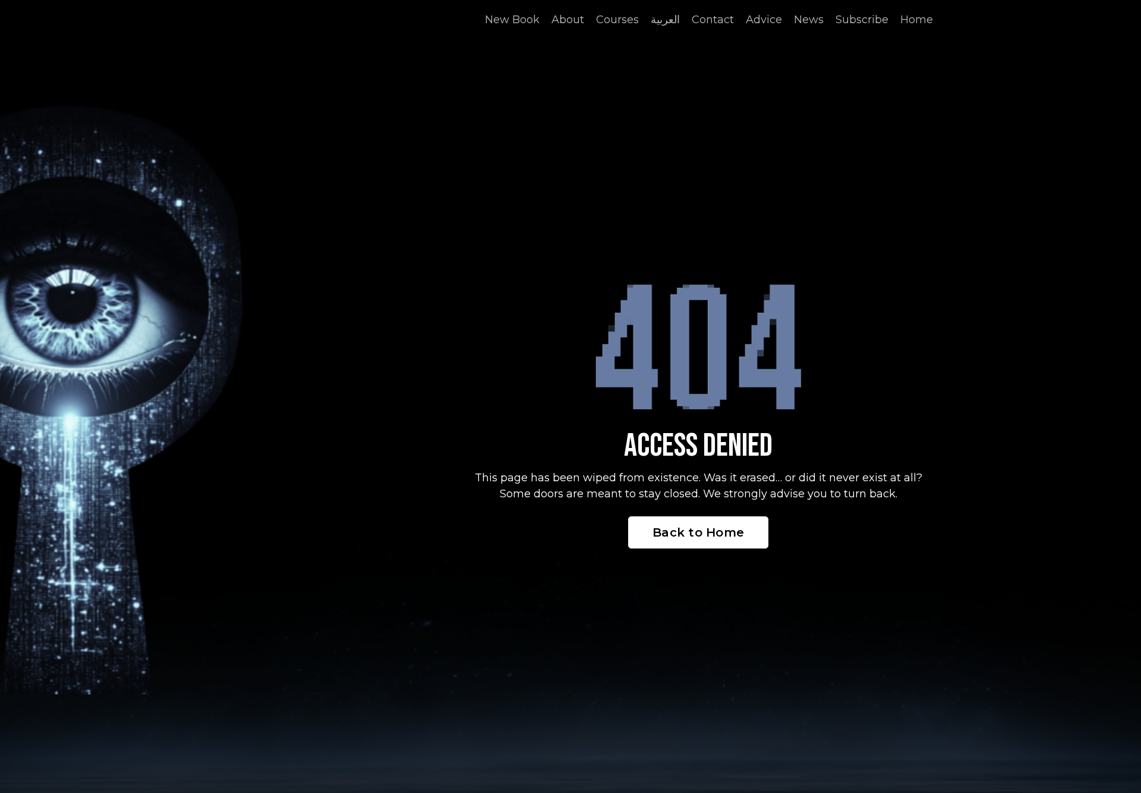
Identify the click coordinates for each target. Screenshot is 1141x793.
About (567, 19)
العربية (665, 19)
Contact (713, 19)
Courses (617, 19)
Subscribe (862, 19)
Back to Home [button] (698, 532)
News (809, 19)
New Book (512, 19)
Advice (764, 19)
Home (916, 19)
